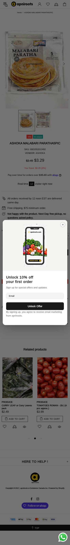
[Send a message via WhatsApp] (63, 537)
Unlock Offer (35, 306)
